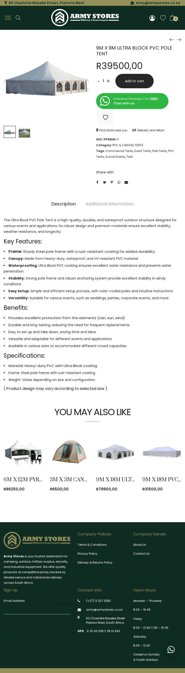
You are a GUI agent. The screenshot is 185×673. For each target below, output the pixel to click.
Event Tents (142, 151)
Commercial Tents (119, 151)
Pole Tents (159, 151)
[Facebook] (5, 624)
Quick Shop (28, 441)
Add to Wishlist (105, 117)
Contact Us (141, 554)
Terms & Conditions (92, 545)
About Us (139, 545)
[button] (35, 455)
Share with (105, 172)
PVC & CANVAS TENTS (127, 145)
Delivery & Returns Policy (95, 562)
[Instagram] (12, 624)
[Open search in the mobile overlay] (18, 17)
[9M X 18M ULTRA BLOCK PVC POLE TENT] (179, 39)
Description (64, 204)
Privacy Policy (87, 554)
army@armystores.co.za (104, 610)
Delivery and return (151, 130)
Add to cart (134, 81)
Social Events (115, 157)
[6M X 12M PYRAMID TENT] (171, 39)
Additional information (110, 204)
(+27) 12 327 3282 (98, 601)
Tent (129, 157)
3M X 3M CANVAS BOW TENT (87, 479)
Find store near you (113, 130)
